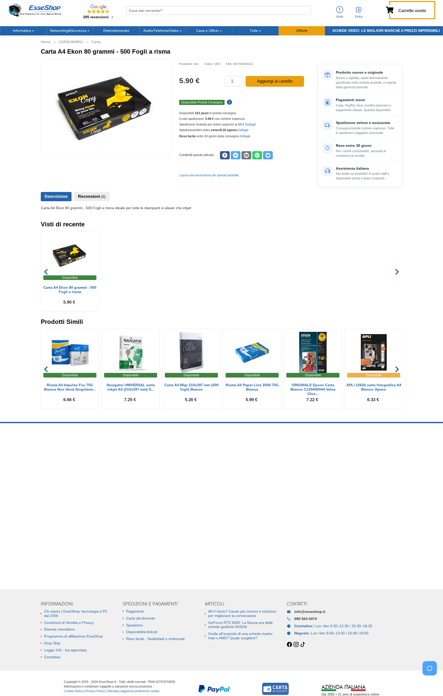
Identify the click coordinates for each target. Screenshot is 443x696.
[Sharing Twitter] (235, 155)
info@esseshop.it (309, 612)
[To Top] (431, 684)
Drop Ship (52, 643)
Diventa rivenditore (59, 629)
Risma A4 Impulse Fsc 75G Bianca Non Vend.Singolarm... (70, 387)
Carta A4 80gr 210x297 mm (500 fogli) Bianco (191, 387)
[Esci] (359, 10)
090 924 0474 (305, 619)
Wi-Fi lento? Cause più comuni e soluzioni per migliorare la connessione (242, 613)
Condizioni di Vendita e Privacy (69, 623)
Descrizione (56, 196)
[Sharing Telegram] (268, 155)
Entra (359, 16)
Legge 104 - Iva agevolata (65, 650)
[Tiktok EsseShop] (302, 644)
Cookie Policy (73, 691)
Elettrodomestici (116, 31)
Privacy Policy (95, 691)
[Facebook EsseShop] (289, 644)
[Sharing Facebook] (225, 155)
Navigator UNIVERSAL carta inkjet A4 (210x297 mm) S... (131, 387)
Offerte (301, 31)
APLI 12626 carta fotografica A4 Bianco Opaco (373, 387)
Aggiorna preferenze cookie (140, 691)
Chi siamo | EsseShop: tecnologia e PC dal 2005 (75, 613)
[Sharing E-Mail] (246, 155)
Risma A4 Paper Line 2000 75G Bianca (252, 387)
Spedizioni (134, 625)
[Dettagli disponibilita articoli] (228, 102)
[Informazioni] (339, 10)
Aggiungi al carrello (275, 81)
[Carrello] (390, 9)
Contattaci (52, 657)
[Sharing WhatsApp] (257, 155)
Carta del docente (140, 618)
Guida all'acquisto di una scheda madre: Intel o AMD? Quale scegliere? (240, 636)
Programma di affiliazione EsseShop (73, 636)
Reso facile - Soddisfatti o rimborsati (155, 639)
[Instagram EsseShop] (296, 644)
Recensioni (92, 196)
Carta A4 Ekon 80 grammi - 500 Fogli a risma (69, 289)
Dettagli (250, 124)
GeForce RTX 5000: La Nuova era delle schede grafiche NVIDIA (240, 625)
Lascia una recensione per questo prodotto (209, 175)
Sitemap (113, 691)
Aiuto (339, 16)
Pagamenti (135, 611)
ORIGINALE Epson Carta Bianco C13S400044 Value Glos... (313, 389)
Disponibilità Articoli (141, 632)
